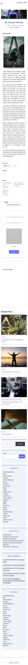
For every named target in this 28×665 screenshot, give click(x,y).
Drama (5, 482)
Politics (5, 510)
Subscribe (20, 444)
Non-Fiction (13, 13)
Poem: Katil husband (5, 191)
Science (5, 514)
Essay (6, 13)
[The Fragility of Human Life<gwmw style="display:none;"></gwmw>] (14, 357)
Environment (6, 486)
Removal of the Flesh (18, 565)
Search (5, 453)
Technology (6, 516)
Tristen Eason (7, 565)
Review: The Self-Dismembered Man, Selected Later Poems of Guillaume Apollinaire (13, 543)
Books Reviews (7, 476)
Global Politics (7, 492)
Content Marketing (8, 480)
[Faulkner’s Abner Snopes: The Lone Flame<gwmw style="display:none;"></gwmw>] (14, 387)
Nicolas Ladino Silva (13, 68)
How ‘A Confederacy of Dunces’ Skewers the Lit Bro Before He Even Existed (14, 581)
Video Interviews (7, 520)
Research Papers (17, 399)
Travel (5, 518)
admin (8, 25)
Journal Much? (7, 434)
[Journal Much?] (14, 419)
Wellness (5, 522)
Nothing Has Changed (9, 539)
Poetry (5, 508)
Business (5, 478)
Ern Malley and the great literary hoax (12, 341)
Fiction (5, 490)
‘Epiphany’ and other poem (10, 537)
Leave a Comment (14, 27)
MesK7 (17, 663)
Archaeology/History (8, 472)
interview (5, 494)
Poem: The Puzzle (18, 183)
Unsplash (21, 68)
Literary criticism (9, 399)
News (4, 504)
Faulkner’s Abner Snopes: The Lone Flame (12, 403)
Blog (4, 474)
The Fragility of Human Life (11, 372)
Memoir (5, 502)
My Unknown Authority (13, 204)
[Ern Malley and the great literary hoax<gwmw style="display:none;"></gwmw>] (14, 325)
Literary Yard (21, 2)
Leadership (6, 496)
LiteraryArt (6, 500)
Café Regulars (7, 535)
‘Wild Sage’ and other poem (10, 547)
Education (6, 484)
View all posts (14, 252)
